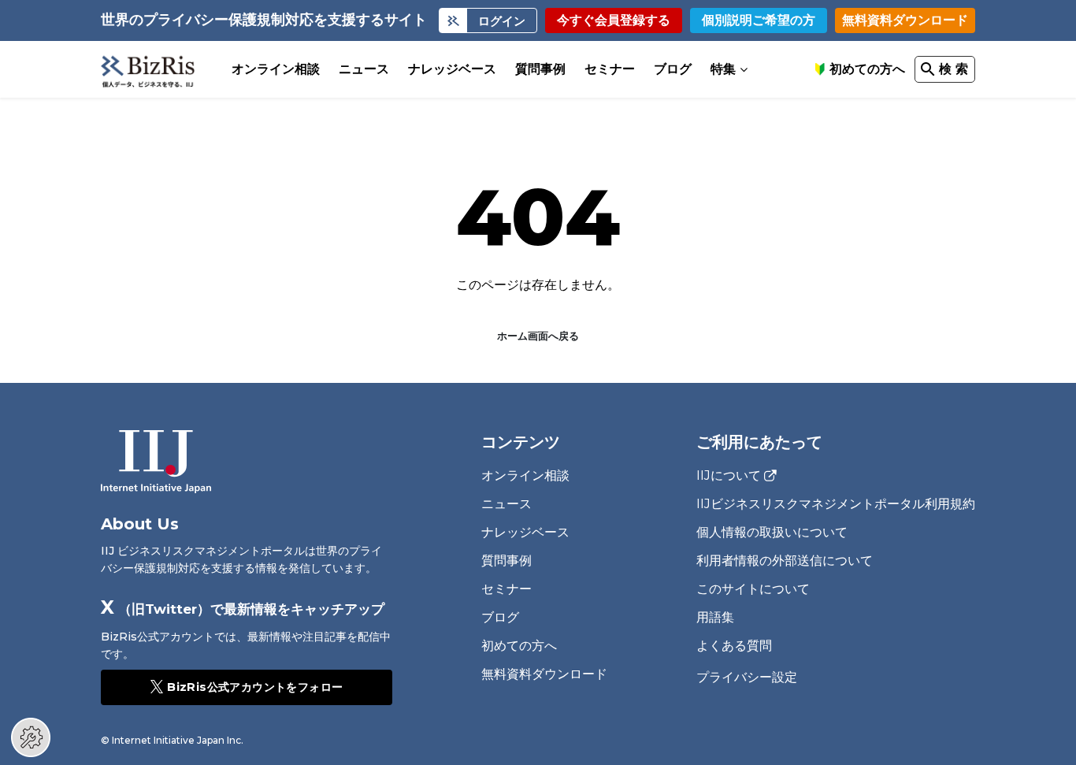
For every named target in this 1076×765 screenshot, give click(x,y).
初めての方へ (867, 68)
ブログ (673, 68)
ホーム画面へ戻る (538, 335)
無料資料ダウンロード (905, 20)
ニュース (364, 68)
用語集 (715, 617)
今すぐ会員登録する (613, 20)
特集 (723, 68)
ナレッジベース (452, 68)
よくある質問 (734, 645)
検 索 (953, 68)
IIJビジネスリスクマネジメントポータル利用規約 (835, 503)
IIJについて (728, 476)
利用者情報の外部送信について (784, 560)
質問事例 (540, 68)
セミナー (609, 68)
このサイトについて (753, 588)
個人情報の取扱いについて (772, 532)
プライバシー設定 (746, 677)
